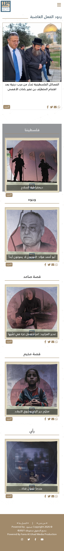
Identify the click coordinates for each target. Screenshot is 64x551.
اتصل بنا (23, 523)
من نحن (42, 523)
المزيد (6, 106)
